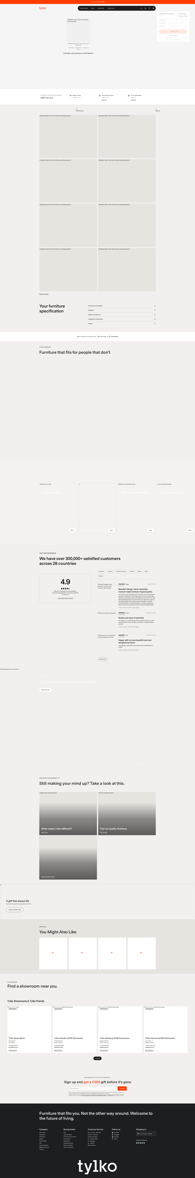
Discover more (45, 690)
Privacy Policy (110, 1095)
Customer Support (121, 571)
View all (97, 1058)
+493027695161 (13, 1045)
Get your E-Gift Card (15, 909)
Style (146, 571)
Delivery (132, 571)
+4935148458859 (59, 1045)
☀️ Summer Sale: (97, 2)
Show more (102, 659)
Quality (101, 576)
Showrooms (111, 8)
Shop (92, 8)
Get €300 (122, 1088)
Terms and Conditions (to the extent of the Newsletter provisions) (93, 1095)
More (72, 530)
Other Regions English (145, 1134)
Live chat (103, 336)
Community (101, 8)
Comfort (110, 571)
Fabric (139, 571)
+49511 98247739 (150, 1045)
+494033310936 (104, 1045)
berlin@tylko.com (13, 1047)
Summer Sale (83, 8)
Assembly (101, 571)
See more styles (43, 294)
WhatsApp (114, 336)
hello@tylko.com (58, 1047)
